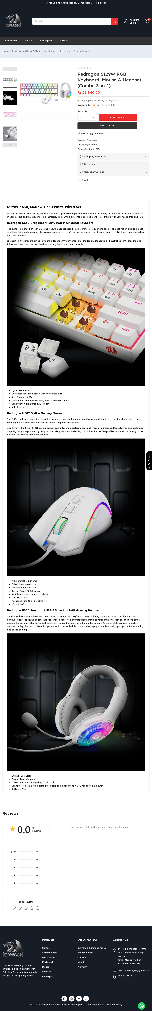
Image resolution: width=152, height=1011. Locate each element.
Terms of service (95, 1004)
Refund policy (114, 1004)
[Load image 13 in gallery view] (10, 116)
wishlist (85, 133)
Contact (81, 957)
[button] (147, 21)
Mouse (45, 967)
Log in (133, 23)
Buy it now (107, 125)
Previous (10, 69)
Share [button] (84, 180)
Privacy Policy (84, 952)
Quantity (82, 111)
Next (10, 145)
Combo (93, 144)
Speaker (46, 971)
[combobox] (75, 21)
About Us (82, 962)
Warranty (82, 967)
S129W (96, 149)
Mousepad (47, 976)
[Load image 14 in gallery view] (10, 133)
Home (6, 51)
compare (98, 133)
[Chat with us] (141, 1006)
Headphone (48, 957)
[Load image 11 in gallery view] (10, 80)
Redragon (92, 140)
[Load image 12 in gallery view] (10, 98)
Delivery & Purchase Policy (91, 948)
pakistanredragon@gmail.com (133, 970)
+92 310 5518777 (127, 975)
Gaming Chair (49, 952)
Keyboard (47, 962)
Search (114, 21)
